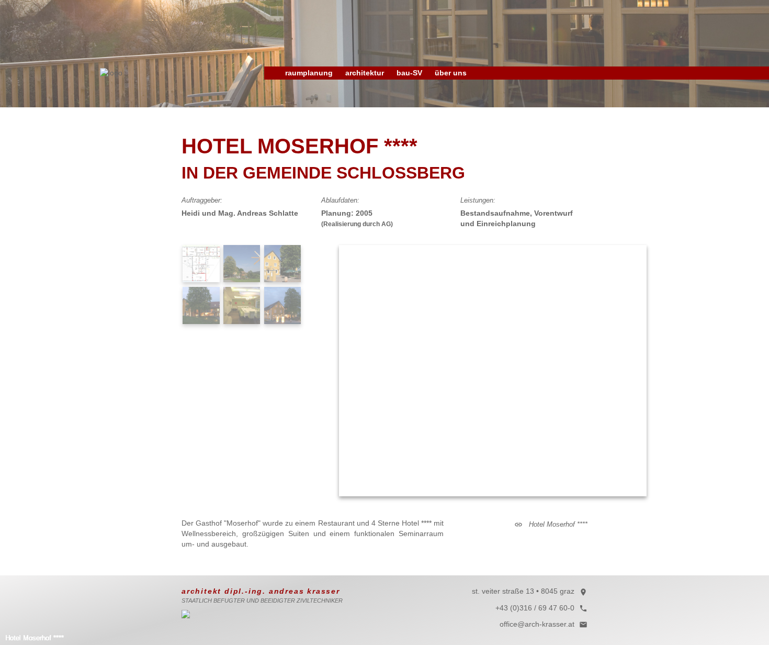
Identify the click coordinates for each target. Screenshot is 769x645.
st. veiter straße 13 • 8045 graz (529, 591)
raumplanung (309, 73)
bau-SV (409, 73)
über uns (451, 73)
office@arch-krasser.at (543, 624)
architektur (364, 73)
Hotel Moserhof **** (550, 524)
